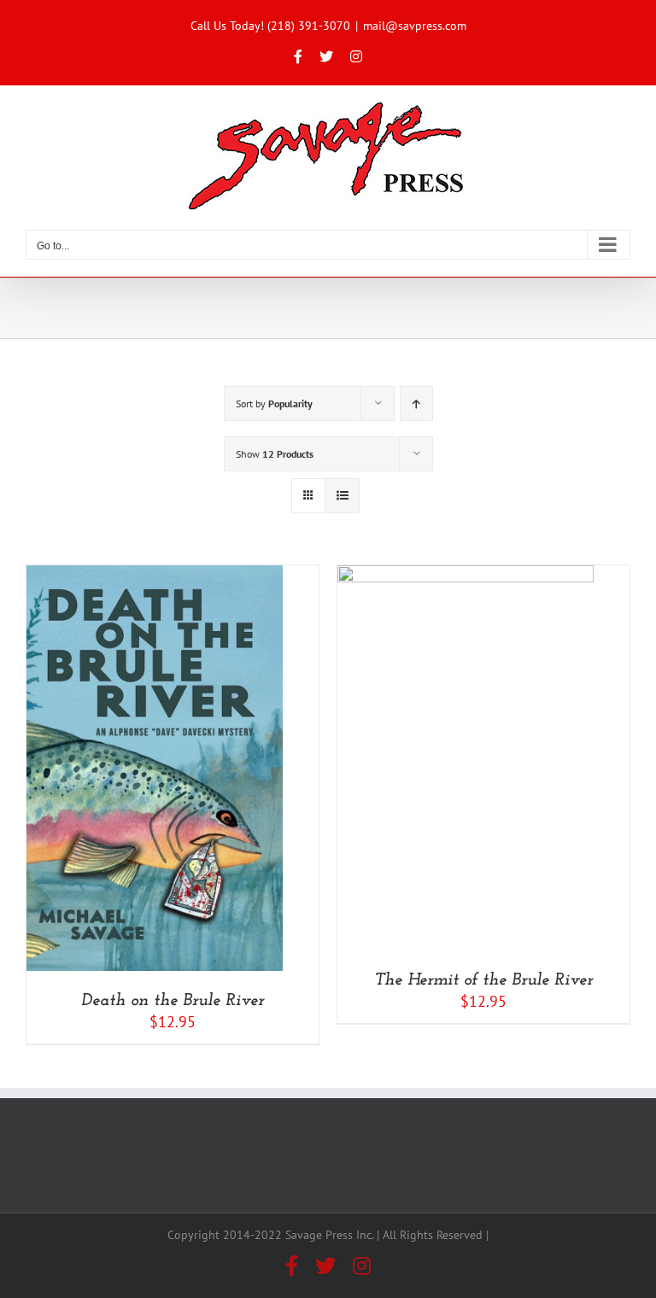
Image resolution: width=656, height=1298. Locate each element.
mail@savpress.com (414, 25)
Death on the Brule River (172, 1000)
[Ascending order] (416, 403)
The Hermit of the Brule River (483, 980)
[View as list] (342, 495)
